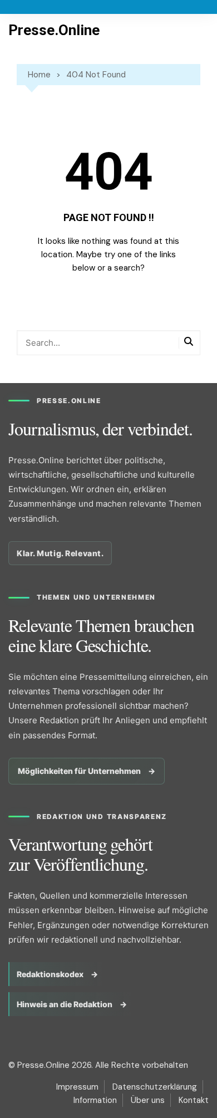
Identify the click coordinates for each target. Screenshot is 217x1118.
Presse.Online (54, 30)
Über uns (148, 1100)
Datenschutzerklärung (154, 1086)
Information (95, 1100)
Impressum (77, 1086)
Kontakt (194, 1100)
